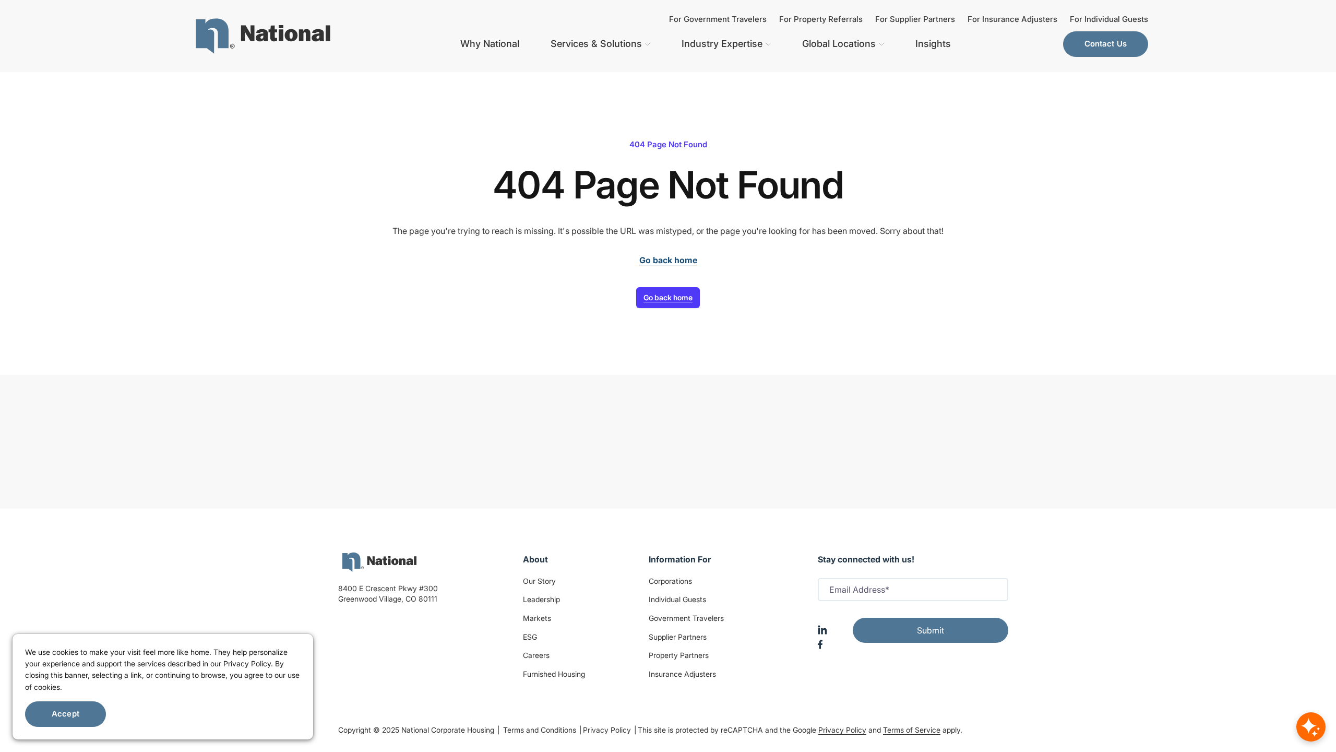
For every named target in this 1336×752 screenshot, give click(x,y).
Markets (537, 618)
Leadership (541, 599)
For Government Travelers (718, 19)
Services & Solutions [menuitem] (596, 43)
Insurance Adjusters (682, 673)
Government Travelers (686, 618)
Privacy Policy (608, 729)
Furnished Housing (554, 673)
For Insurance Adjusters (1012, 19)
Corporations (670, 581)
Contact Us (1105, 44)
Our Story (539, 581)
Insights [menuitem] (933, 43)
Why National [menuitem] (489, 43)
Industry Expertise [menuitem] (722, 43)
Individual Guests (677, 599)
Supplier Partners (678, 636)
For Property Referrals (821, 19)
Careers (536, 655)
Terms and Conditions (540, 729)
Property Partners (679, 655)
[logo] (379, 562)
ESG (530, 636)
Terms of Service (911, 729)
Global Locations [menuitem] (839, 43)
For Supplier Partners (915, 19)
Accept (65, 714)
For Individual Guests (1109, 19)
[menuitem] (263, 36)
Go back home (668, 297)
